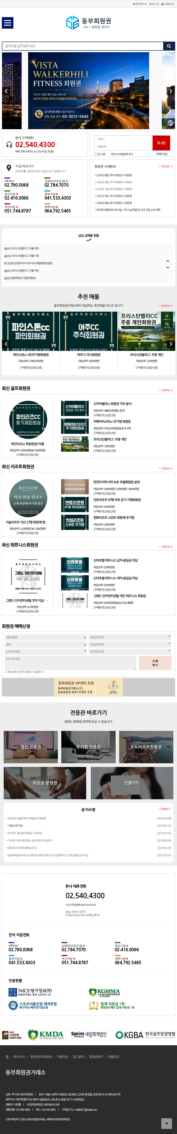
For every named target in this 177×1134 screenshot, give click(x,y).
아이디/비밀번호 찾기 (122, 154)
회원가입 (169, 4)
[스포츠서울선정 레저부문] (48, 1007)
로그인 (155, 4)
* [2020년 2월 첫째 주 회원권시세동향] (26, 818)
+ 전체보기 (166, 166)
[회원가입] (161, 154)
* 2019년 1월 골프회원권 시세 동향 (24, 833)
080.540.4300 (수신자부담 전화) (34, 151)
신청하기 (155, 663)
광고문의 (78, 1056)
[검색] (169, 46)
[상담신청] (36, 367)
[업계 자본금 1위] (128, 1007)
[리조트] (28, 248)
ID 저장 (101, 154)
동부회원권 (88, 23)
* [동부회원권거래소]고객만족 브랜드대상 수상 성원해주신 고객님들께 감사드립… (48, 855)
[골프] (21, 256)
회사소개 (18, 1056)
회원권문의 (96, 1056)
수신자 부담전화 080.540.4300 (80, 905)
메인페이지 (141, 4)
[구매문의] (25, 367)
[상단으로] (166, 1123)
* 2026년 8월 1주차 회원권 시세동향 (113, 182)
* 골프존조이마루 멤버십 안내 (21, 848)
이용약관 (62, 1056)
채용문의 (113, 1056)
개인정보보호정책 (41, 1056)
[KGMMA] (128, 994)
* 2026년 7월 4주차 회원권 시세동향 (113, 189)
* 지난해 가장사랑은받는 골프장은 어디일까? (29, 840)
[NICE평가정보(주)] (48, 994)
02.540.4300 (35, 144)
